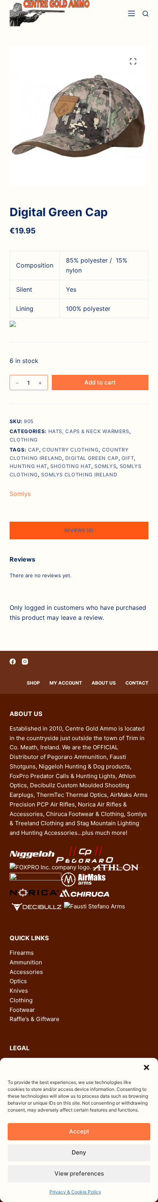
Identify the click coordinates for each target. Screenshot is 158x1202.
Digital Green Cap (91, 458)
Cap (33, 450)
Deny (79, 1152)
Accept (79, 1131)
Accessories (26, 971)
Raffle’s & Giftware (34, 1019)
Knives (19, 990)
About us (104, 683)
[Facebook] (13, 661)
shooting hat (70, 466)
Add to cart (100, 382)
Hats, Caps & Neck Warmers (88, 431)
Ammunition (26, 962)
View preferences (79, 1173)
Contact (136, 683)
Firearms (22, 952)
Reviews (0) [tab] (78, 530)
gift (128, 458)
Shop (33, 683)
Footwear (22, 1009)
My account (65, 683)
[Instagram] (25, 661)
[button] (146, 1067)
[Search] (145, 13)
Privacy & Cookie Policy (75, 1192)
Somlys (105, 466)
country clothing (70, 450)
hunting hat (28, 466)
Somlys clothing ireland (79, 474)
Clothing (24, 440)
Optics (18, 981)
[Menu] (131, 13)
